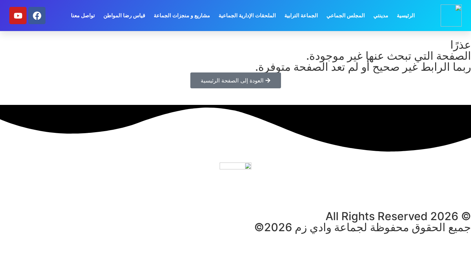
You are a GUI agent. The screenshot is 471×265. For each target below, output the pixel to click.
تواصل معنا (83, 15)
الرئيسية (406, 15)
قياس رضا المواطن (124, 15)
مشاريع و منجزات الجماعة (182, 15)
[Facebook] (37, 15)
